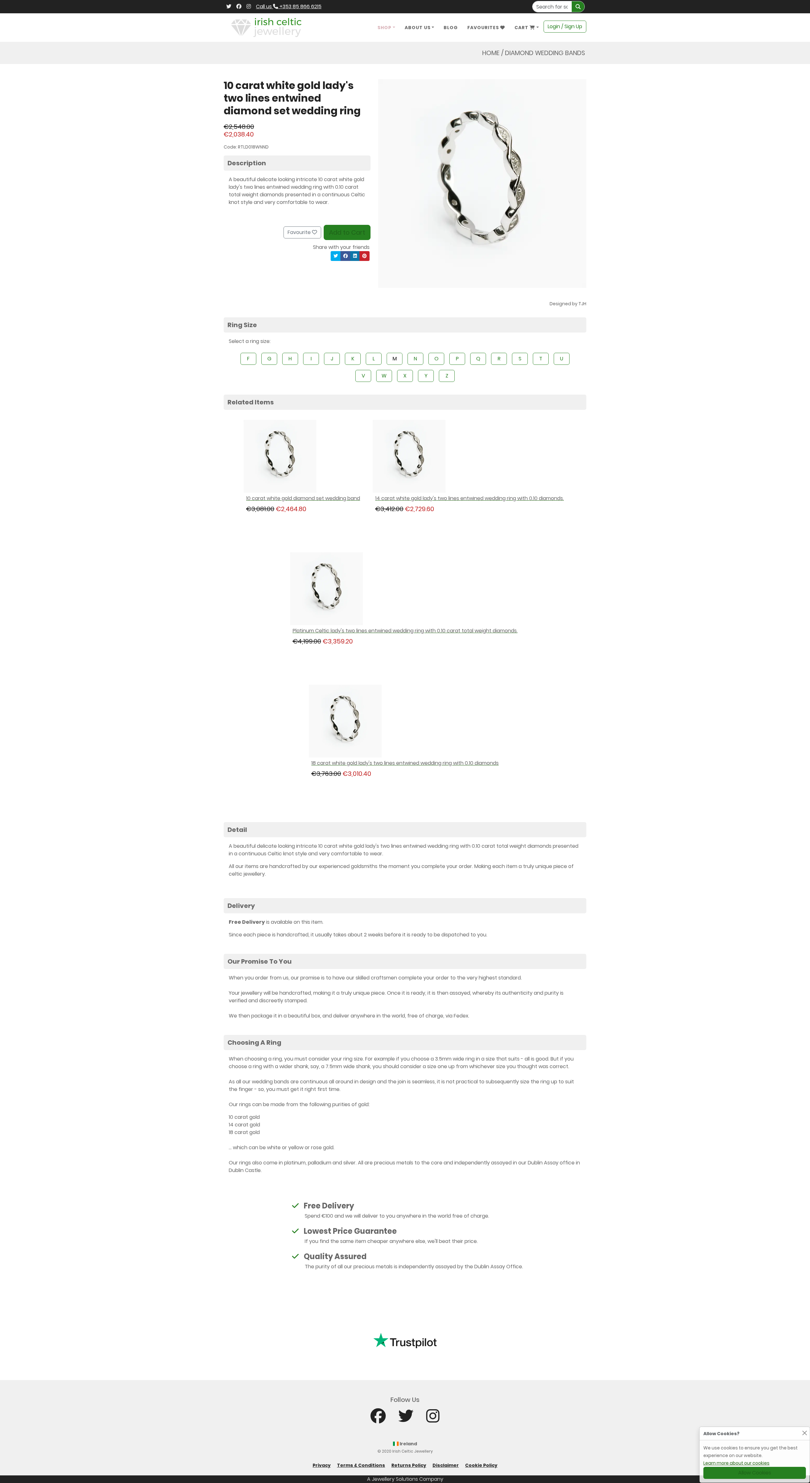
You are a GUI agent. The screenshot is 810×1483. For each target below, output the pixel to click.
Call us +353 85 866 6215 (288, 6)
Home (491, 52)
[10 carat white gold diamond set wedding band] (303, 456)
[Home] (266, 27)
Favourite (300, 232)
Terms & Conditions (361, 1465)
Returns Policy (408, 1465)
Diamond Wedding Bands (545, 52)
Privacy (322, 1465)
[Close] (804, 1432)
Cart (522, 27)
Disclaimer (446, 1465)
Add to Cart (347, 232)
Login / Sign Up (565, 26)
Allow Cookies (754, 1472)
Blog (451, 27)
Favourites (483, 27)
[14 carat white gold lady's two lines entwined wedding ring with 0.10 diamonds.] (469, 456)
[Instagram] (249, 6)
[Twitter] (228, 6)
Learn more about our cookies (736, 1463)
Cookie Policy (481, 1465)
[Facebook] (238, 6)
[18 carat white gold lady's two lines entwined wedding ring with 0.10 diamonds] (405, 721)
